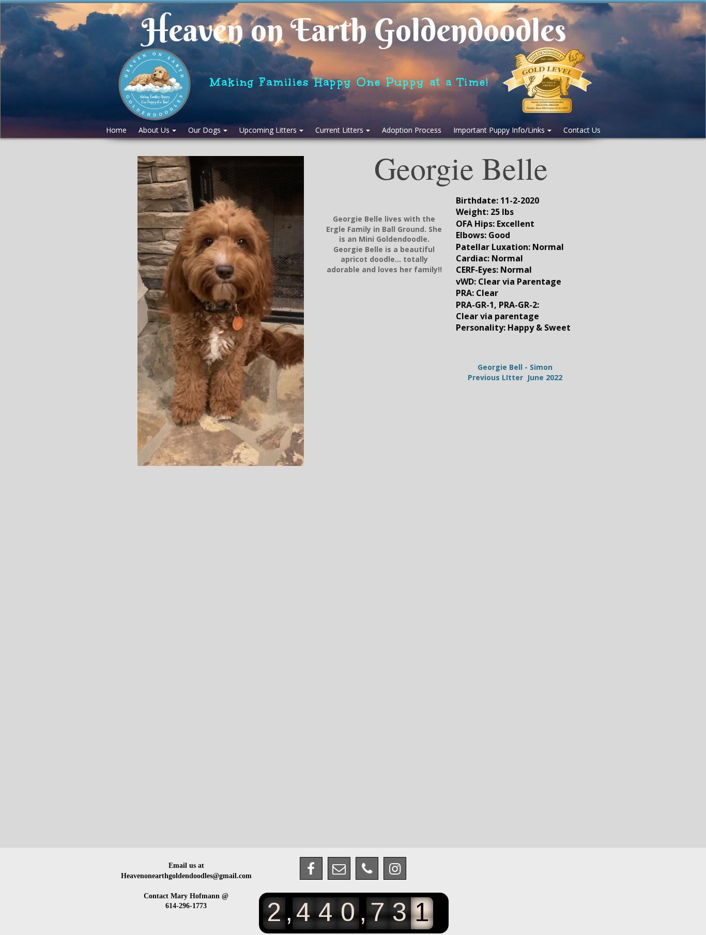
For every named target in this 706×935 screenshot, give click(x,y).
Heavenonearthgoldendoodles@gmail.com (186, 876)
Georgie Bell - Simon (515, 367)
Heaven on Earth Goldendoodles (354, 30)
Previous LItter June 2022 (515, 377)
